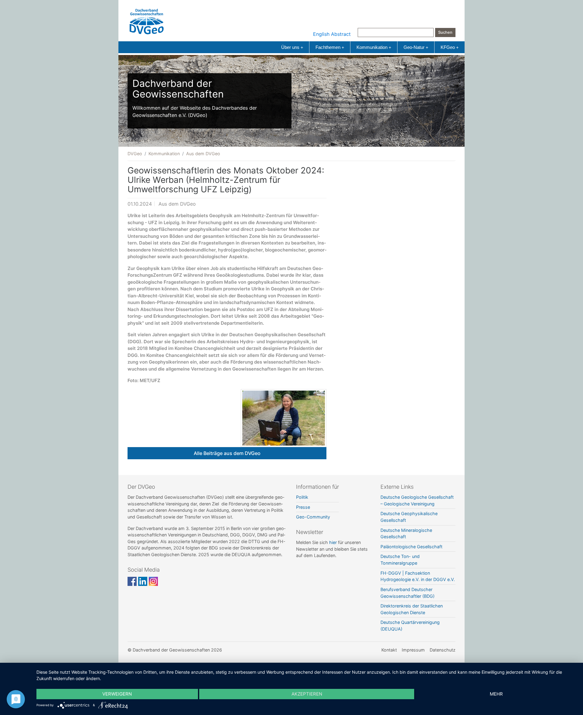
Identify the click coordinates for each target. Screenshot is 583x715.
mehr (496, 694)
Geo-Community (313, 516)
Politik (302, 497)
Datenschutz (442, 649)
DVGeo (135, 153)
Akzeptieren (307, 694)
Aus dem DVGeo (203, 153)
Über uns (292, 47)
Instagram (153, 581)
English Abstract (332, 34)
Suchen (445, 32)
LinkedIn (142, 581)
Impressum (413, 649)
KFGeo (450, 47)
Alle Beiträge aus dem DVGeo (227, 453)
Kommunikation (373, 47)
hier (333, 542)
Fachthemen (329, 47)
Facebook (132, 581)
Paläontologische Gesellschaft (411, 546)
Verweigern (117, 694)
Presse (303, 507)
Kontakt (389, 649)
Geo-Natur (416, 47)
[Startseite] (147, 20)
